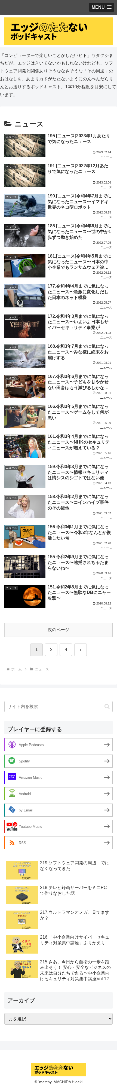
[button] (107, 706)
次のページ (58, 629)
